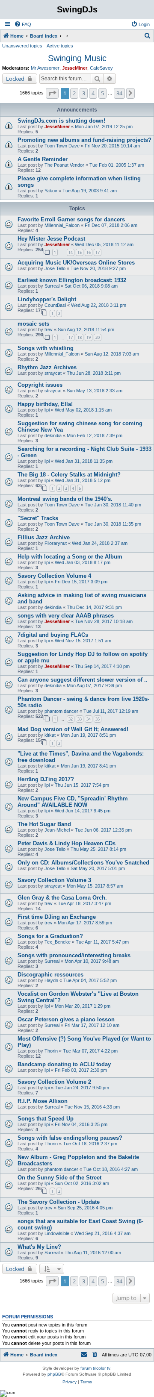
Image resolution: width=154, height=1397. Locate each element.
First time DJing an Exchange (57, 917)
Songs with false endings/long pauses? (70, 1138)
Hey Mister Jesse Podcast (51, 238)
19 (88, 337)
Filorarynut (55, 543)
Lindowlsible (56, 1233)
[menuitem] (22, 24)
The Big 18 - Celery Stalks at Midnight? (69, 474)
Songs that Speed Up (46, 1118)
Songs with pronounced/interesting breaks (74, 955)
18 (79, 337)
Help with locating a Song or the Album (70, 556)
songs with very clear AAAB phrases (66, 615)
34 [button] (119, 93)
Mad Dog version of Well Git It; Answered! (73, 729)
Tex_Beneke (57, 941)
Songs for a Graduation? (50, 936)
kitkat (50, 735)
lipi (47, 409)
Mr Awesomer (45, 68)
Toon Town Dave (62, 145)
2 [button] (74, 93)
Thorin (51, 1050)
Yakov (50, 190)
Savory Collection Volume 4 (54, 576)
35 (97, 719)
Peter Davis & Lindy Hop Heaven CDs (67, 843)
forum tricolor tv (95, 1368)
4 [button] (93, 93)
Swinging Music (77, 58)
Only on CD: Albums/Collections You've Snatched (83, 862)
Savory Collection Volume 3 (54, 880)
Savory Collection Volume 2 (54, 1082)
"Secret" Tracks (38, 518)
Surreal (51, 285)
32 (70, 719)
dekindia (53, 435)
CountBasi (55, 305)
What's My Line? (39, 1247)
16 (88, 252)
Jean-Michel (57, 829)
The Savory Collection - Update (59, 1202)
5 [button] (102, 93)
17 (97, 252)
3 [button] (83, 93)
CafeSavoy (101, 68)
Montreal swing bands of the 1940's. (65, 499)
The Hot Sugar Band (44, 824)
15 (79, 252)
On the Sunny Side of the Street (59, 1177)
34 (88, 719)
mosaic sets (33, 324)
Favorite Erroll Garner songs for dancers (71, 219)
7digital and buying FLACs (53, 635)
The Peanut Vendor (64, 165)
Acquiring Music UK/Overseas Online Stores (76, 262)
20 (97, 337)
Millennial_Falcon (62, 225)
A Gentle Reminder (43, 159)
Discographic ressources (50, 974)
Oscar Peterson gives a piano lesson (66, 1019)
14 (70, 252)
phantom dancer (61, 711)
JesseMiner (74, 68)
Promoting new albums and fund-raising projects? (84, 140)
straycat (53, 373)
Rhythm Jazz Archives (47, 367)
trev (48, 329)
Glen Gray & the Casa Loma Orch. (62, 897)
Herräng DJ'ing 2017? (46, 779)
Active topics (60, 45)
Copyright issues (40, 385)
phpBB (54, 1374)
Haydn (51, 980)
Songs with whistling (46, 348)
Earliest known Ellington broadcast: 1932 (72, 280)
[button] (52, 93)
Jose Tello (54, 268)
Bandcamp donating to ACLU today (64, 1064)
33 (79, 719)
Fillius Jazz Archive (44, 537)
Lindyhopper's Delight (47, 299)
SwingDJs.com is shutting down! (61, 121)
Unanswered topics (22, 45)
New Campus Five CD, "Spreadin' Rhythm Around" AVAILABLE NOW (73, 801)
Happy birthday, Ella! (45, 404)
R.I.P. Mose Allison (43, 1101)
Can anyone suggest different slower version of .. (83, 679)
